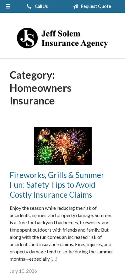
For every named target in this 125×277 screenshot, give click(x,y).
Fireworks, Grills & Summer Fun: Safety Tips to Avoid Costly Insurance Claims (57, 185)
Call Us (41, 6)
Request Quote (95, 6)
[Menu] (8, 6)
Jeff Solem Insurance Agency (62, 38)
